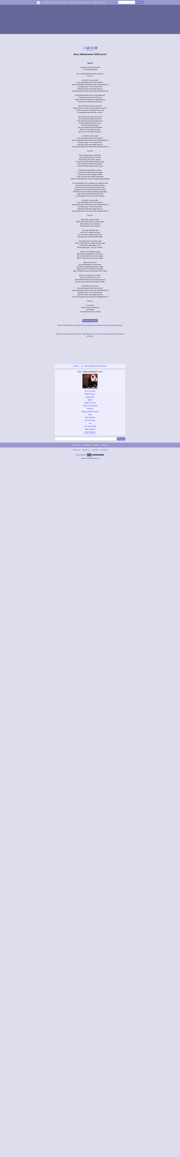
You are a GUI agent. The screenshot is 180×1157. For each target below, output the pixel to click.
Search (140, 2)
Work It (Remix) (90, 429)
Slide (90, 414)
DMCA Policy (104, 450)
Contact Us (104, 445)
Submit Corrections (91, 320)
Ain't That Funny (90, 420)
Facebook (96, 445)
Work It (90, 400)
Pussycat (90, 408)
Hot (90, 423)
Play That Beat (90, 417)
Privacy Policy (85, 450)
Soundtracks (86, 445)
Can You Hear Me (90, 426)
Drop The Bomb (90, 432)
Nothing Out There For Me (90, 411)
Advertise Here (76, 450)
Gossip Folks (90, 397)
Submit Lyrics (76, 445)
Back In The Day (90, 403)
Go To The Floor (90, 391)
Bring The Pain (90, 394)
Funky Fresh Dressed (90, 406)
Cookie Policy (95, 450)
